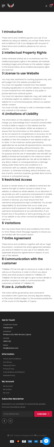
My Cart (6, 393)
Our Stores (7, 362)
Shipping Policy (9, 365)
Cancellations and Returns (14, 372)
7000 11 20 (7, 341)
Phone (6, 338)
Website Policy (9, 375)
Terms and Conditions (12, 359)
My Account (8, 386)
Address (7, 332)
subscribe (41, 414)
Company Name (10, 325)
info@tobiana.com (10, 348)
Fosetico (43, 435)
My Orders (7, 389)
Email (5, 345)
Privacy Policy (8, 369)
